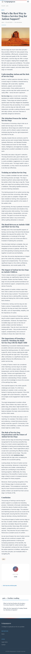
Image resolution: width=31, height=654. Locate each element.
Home (3, 634)
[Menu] (27, 1)
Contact (3, 644)
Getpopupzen (8, 1)
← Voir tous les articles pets (9, 585)
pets (7, 5)
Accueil (3, 5)
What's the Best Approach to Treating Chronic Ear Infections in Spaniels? (15, 609)
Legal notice (5, 642)
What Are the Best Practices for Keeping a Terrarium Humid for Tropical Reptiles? (14, 604)
